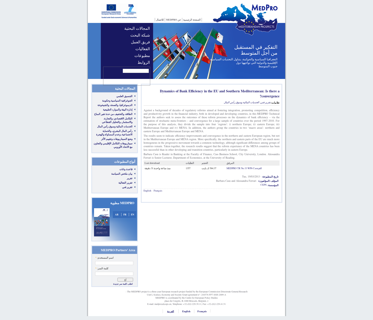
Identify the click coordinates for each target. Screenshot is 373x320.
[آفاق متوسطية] (246, 22)
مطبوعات (142, 55)
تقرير (129, 178)
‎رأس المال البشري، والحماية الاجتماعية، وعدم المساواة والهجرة (114, 132)
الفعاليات (142, 48)
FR (124, 214)
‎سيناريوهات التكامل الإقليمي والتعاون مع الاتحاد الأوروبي (113, 145)
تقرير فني (127, 187)
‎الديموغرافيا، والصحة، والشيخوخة (115, 105)
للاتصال (160, 19)
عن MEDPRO (173, 19)
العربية (170, 311)
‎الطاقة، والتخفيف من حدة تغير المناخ (113, 114)
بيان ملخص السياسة (121, 173)
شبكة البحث (140, 35)
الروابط (144, 62)
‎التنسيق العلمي (124, 96)
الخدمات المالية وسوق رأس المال (241, 102)
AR (117, 214)
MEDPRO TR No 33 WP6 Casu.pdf (244, 168)
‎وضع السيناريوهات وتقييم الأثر (116, 139)
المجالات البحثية (137, 28)
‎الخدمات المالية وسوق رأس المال (114, 126)
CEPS (264, 184)
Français (158, 190)
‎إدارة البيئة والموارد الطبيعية (117, 109)
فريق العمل (140, 42)
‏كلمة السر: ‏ (101, 268)
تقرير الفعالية (125, 182)
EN (132, 214)
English (147, 190)
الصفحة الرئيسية (192, 19)
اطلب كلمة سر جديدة (123, 283)
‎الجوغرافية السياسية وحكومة (117, 100)
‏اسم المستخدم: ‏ (104, 257)
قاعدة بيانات (125, 169)
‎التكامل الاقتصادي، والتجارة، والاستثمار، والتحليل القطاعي (117, 120)
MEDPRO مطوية (122, 202)
